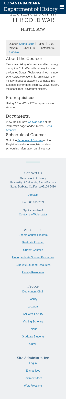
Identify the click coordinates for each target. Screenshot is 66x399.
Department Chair (33, 291)
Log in (33, 363)
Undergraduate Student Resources (33, 257)
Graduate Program (33, 242)
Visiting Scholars (33, 321)
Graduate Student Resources (33, 265)
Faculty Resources (33, 272)
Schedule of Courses (30, 140)
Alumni (33, 344)
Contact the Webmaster (33, 214)
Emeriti (33, 329)
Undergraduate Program (33, 235)
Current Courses (33, 250)
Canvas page (36, 122)
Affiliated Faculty (33, 314)
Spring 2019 (26, 43)
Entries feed (33, 370)
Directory (33, 194)
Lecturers (33, 306)
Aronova (14, 52)
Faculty (33, 299)
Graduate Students (33, 336)
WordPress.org (33, 385)
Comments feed (33, 378)
